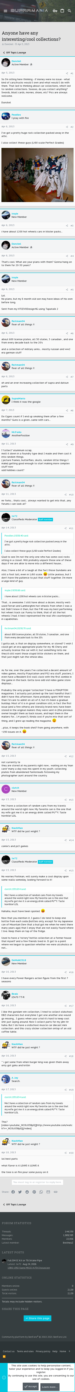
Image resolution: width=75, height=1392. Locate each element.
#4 (72, 256)
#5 (72, 289)
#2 (72, 127)
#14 (71, 840)
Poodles (16, 114)
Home (63, 1351)
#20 (71, 1152)
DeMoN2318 (19, 960)
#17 (71, 1005)
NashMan (17, 828)
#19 (71, 1089)
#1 (72, 73)
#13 (71, 799)
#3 (72, 225)
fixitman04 (18, 321)
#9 (72, 444)
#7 (72, 376)
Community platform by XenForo (34, 1337)
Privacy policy (43, 1351)
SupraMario (18, 398)
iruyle (15, 213)
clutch (15, 787)
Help (55, 1351)
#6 (72, 333)
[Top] (69, 1351)
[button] (5, 11)
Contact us (9, 1351)
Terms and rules (25, 1351)
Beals (15, 993)
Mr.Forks (16, 432)
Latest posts (13, 1252)
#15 (71, 870)
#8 (72, 410)
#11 (71, 528)
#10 (71, 494)
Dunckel (9, 44)
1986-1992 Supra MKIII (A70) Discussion (29, 1267)
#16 (71, 972)
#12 (71, 756)
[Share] (66, 73)
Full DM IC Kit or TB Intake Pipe (25, 1260)
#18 (71, 1056)
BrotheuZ (68, 1242)
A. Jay (15, 1077)
